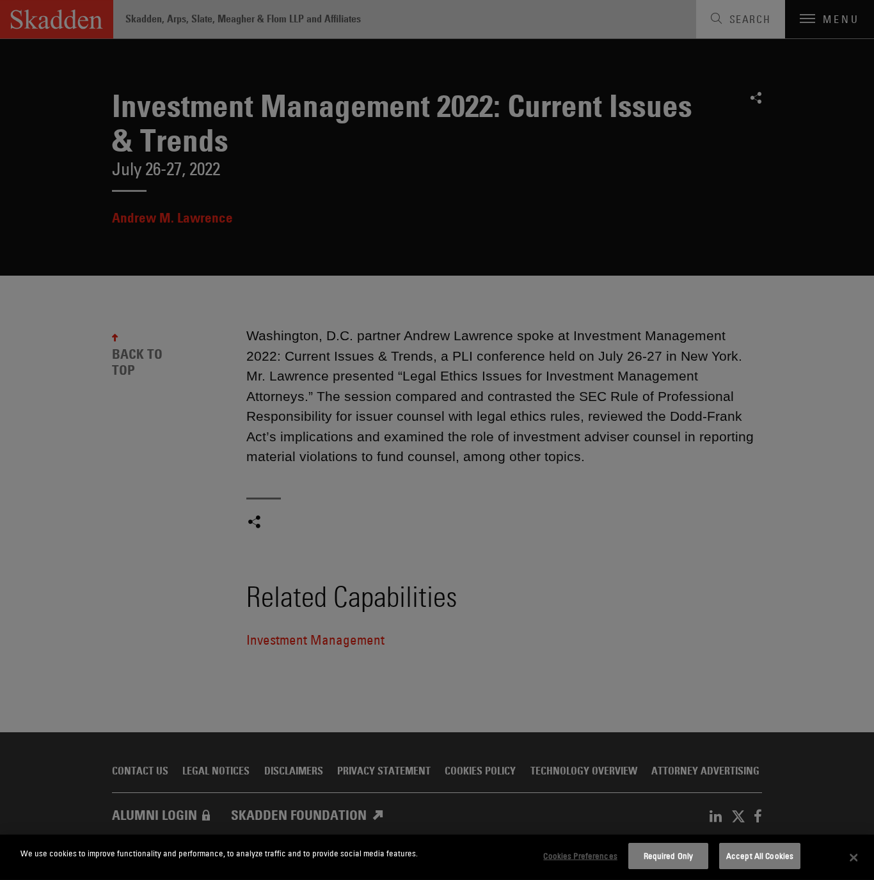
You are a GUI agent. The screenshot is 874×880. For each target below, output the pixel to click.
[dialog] (437, 857)
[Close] (853, 857)
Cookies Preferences (580, 856)
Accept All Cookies (759, 856)
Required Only (669, 856)
